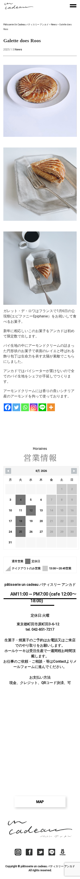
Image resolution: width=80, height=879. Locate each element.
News (18, 49)
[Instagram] (34, 407)
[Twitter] (16, 407)
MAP (40, 802)
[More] (51, 407)
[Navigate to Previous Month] (8, 471)
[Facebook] (8, 407)
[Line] (42, 407)
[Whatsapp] (25, 407)
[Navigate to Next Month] (74, 471)
